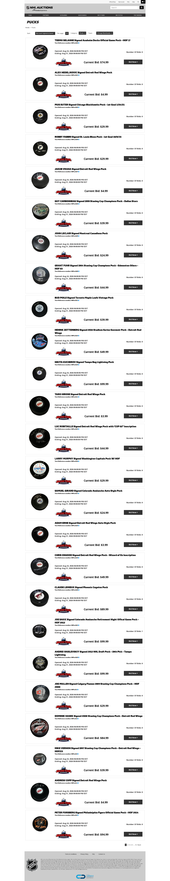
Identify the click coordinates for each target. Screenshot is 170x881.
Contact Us (102, 854)
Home (27, 28)
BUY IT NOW (101, 15)
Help (133, 2)
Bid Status (119, 15)
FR (138, 2)
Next (139, 845)
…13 (135, 845)
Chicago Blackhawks (104, 33)
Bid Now (132, 62)
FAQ (128, 2)
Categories (63, 15)
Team (30, 15)
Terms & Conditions (71, 854)
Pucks (82, 33)
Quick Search (82, 15)
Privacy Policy (84, 854)
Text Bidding (138, 15)
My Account (121, 2)
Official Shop (112, 2)
